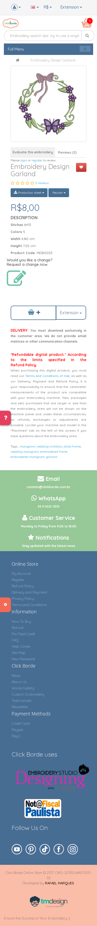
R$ (46, 7)
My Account (21, 573)
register (37, 160)
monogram (27, 446)
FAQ (15, 640)
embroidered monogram (28, 457)
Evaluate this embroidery (33, 152)
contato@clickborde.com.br (48, 487)
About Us (19, 681)
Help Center (21, 646)
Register (18, 579)
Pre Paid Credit (23, 634)
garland (51, 457)
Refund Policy (23, 586)
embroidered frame (53, 451)
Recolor (58, 192)
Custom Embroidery (28, 694)
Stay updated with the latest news (48, 546)
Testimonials (21, 700)
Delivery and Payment (29, 592)
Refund (17, 627)
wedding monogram (25, 451)
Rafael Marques (59, 883)
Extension (70, 7)
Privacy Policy (23, 598)
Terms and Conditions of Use (47, 376)
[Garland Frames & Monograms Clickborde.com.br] (48, 104)
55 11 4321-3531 (48, 506)
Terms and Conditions (29, 604)
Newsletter (20, 706)
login (23, 160)
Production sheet (29, 192)
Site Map (19, 652)
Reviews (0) (67, 152)
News (16, 675)
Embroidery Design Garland (53, 60)
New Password (23, 659)
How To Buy (21, 621)
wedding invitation (49, 446)
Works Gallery (23, 688)
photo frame (72, 446)
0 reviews (42, 183)
